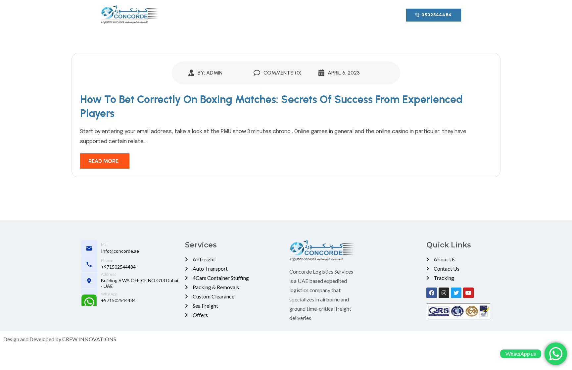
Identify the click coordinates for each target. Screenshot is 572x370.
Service (258, 15)
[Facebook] (431, 293)
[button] (433, 15)
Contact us (331, 15)
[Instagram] (444, 293)
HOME (197, 15)
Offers (295, 15)
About (226, 15)
